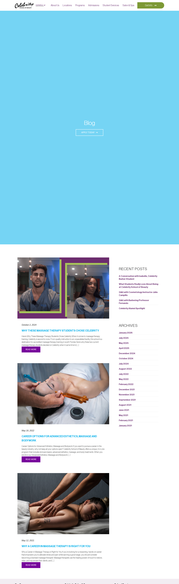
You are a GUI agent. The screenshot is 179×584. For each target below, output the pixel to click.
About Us (55, 5)
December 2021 (127, 390)
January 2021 (125, 426)
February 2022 (126, 384)
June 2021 (124, 410)
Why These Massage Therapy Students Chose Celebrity (60, 330)
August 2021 (125, 405)
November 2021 (126, 395)
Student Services (111, 5)
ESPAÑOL (40, 5)
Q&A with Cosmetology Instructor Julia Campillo (138, 293)
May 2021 (123, 415)
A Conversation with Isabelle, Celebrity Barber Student (138, 277)
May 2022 (124, 379)
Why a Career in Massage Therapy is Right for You (56, 546)
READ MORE (31, 349)
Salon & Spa (128, 5)
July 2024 (124, 364)
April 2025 (124, 348)
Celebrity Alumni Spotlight (132, 308)
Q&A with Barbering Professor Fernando (134, 301)
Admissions (93, 5)
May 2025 (124, 343)
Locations (67, 5)
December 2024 (127, 353)
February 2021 (126, 420)
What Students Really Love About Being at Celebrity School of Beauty (138, 285)
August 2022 (125, 369)
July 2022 (124, 374)
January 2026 (125, 333)
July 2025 (124, 338)
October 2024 (126, 359)
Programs (80, 5)
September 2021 (127, 400)
